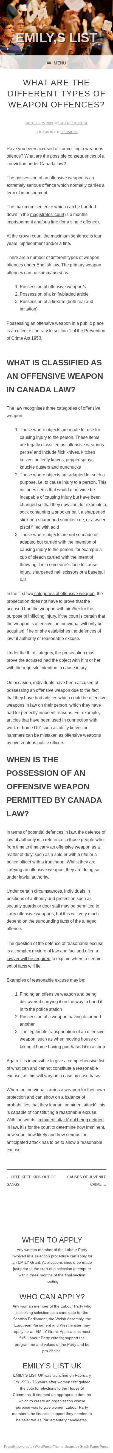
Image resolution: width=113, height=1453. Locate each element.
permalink (69, 132)
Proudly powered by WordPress (27, 1447)
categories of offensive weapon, (64, 593)
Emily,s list (56, 37)
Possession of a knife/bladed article (54, 294)
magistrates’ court (47, 214)
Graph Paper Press (94, 1447)
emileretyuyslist (72, 123)
